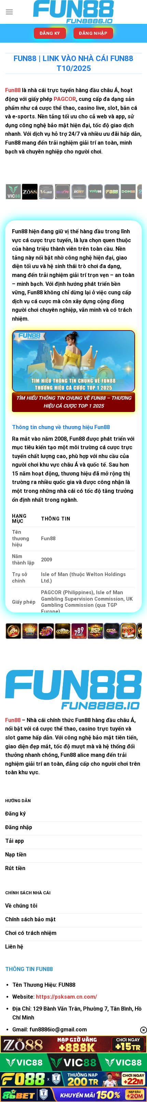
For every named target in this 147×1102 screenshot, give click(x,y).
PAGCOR (65, 99)
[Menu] (9, 11)
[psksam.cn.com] (74, 12)
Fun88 (13, 720)
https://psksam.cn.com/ (66, 997)
